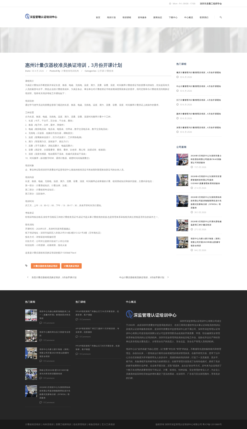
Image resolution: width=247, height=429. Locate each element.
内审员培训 (48, 424)
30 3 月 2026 (200, 212)
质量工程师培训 (63, 424)
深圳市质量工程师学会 (211, 3)
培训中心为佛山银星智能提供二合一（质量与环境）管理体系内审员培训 (55, 315)
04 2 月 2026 (200, 250)
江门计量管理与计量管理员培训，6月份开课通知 (198, 100)
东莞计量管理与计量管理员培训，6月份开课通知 (198, 127)
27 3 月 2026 (200, 229)
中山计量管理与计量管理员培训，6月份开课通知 (198, 86)
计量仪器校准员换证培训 (45, 265)
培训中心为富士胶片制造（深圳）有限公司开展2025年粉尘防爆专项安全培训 (206, 242)
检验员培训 (94, 424)
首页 (98, 17)
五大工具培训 (108, 424)
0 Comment (49, 322)
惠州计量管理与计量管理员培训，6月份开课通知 (198, 113)
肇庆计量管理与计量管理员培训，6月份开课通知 (198, 72)
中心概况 (188, 17)
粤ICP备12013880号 (212, 424)
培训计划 (111, 17)
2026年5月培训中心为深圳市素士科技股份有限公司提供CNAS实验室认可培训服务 (206, 159)
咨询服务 (142, 17)
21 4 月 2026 (200, 188)
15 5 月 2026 (200, 167)
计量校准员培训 (32, 424)
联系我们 (204, 17)
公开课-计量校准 (105, 70)
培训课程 (126, 17)
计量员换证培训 (71, 265)
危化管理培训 (79, 424)
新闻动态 (157, 17)
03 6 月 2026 (186, 77)
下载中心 (173, 17)
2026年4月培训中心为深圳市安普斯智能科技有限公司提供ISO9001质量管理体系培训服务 (206, 180)
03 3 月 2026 (38, 70)
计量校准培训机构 (70, 70)
